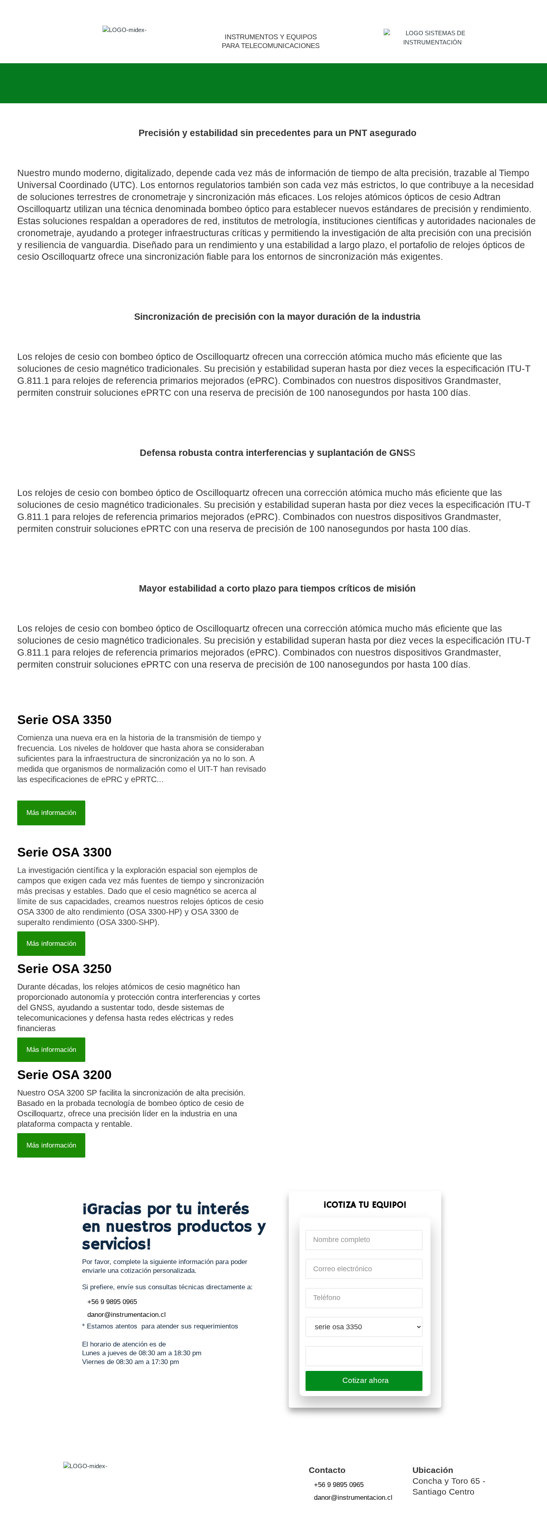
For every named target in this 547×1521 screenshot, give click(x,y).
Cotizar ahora (365, 1380)
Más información (51, 813)
